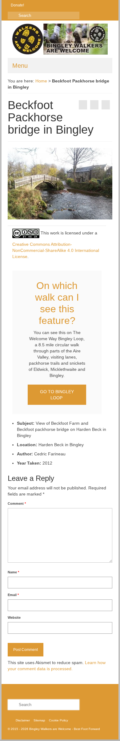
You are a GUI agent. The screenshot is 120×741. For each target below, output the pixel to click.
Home (41, 80)
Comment (17, 503)
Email (13, 595)
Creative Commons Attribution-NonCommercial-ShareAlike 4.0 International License (55, 250)
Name (13, 572)
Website (14, 617)
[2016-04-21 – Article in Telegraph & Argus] (83, 104)
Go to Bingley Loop (57, 394)
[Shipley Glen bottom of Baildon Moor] (106, 104)
